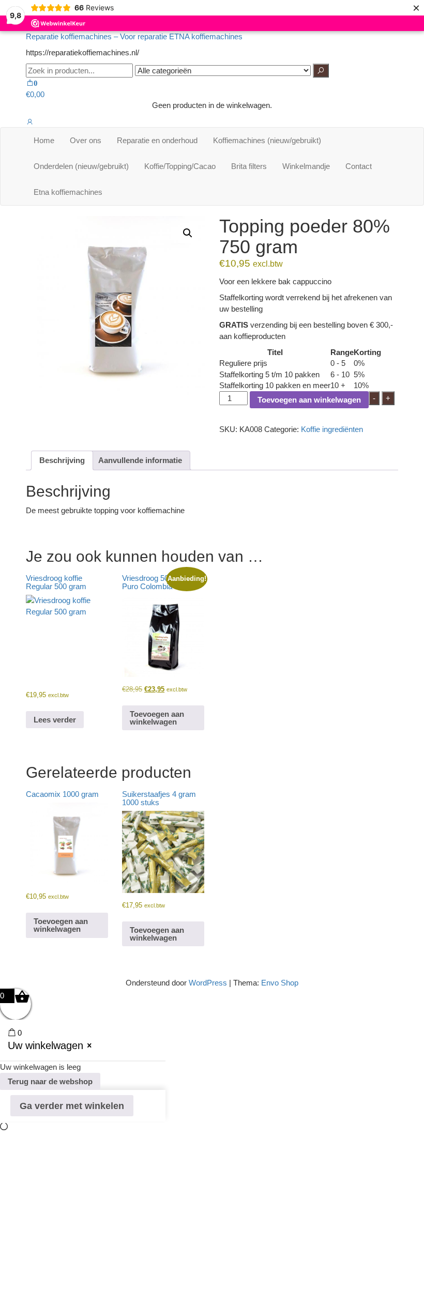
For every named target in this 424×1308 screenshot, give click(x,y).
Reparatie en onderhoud (157, 140)
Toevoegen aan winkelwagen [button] (157, 718)
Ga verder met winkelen (72, 1106)
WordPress (208, 982)
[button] (187, 233)
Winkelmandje (306, 166)
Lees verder (55, 719)
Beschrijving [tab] (62, 460)
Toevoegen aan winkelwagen (309, 399)
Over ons (85, 140)
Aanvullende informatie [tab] (140, 460)
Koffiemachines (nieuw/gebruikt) (267, 140)
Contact (358, 166)
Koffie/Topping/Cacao (180, 166)
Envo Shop (279, 982)
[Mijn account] (30, 121)
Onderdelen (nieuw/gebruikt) (81, 166)
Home (44, 140)
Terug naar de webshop (50, 1081)
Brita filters (249, 166)
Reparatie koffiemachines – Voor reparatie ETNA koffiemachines (134, 36)
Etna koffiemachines (68, 192)
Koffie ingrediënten (332, 429)
